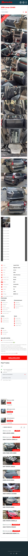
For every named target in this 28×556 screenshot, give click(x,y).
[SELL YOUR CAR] (21, 2)
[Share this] (23, 12)
